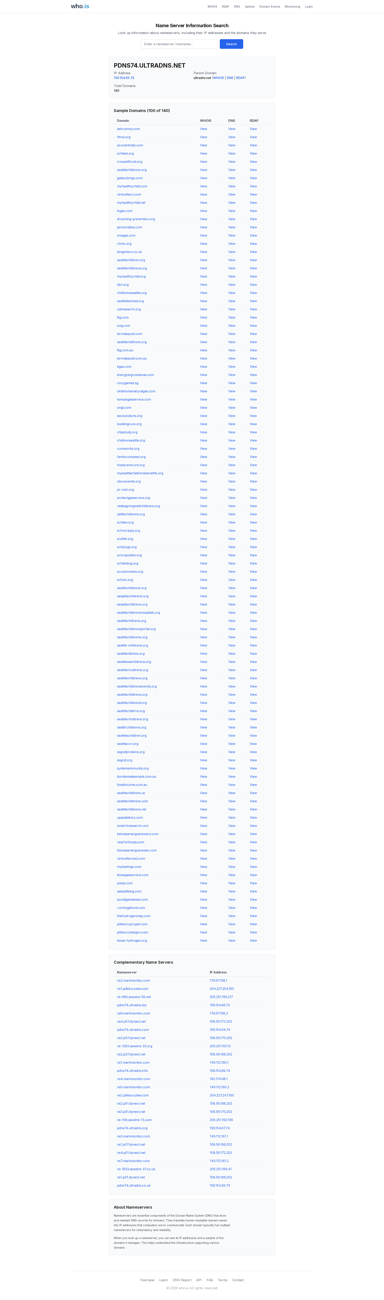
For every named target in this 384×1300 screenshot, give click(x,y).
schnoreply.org (128, 531)
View (203, 129)
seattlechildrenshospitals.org (138, 613)
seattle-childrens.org (132, 645)
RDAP (225, 6)
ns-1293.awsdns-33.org (134, 1046)
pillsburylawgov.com (132, 932)
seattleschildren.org (132, 735)
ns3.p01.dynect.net (131, 1112)
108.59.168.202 (221, 1054)
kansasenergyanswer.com (137, 850)
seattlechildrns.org (131, 711)
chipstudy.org (127, 432)
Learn (163, 1280)
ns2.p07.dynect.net (131, 1054)
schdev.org (125, 522)
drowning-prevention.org (136, 219)
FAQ (210, 1280)
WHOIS (212, 6)
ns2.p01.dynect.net (131, 1103)
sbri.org (123, 285)
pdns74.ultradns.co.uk (134, 1185)
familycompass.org (131, 457)
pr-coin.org (125, 490)
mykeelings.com (129, 867)
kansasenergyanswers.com (137, 834)
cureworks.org (128, 449)
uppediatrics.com (130, 817)
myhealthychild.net (131, 203)
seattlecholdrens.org (132, 719)
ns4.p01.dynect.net (131, 1153)
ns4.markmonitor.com (133, 1079)
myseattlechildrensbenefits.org (140, 473)
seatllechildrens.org (131, 588)
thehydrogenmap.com (133, 916)
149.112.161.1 (219, 1136)
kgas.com (124, 367)
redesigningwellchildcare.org (138, 506)
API (199, 1280)
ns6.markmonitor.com (133, 1013)
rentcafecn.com (129, 194)
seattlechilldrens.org (132, 694)
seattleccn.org (127, 744)
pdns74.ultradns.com (133, 1030)
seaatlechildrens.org (132, 604)
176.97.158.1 (218, 980)
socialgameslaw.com (132, 899)
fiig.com (123, 317)
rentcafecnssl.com (131, 858)
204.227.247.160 (222, 1095)
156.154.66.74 (220, 1005)
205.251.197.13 (220, 1046)
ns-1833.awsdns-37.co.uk (136, 1169)
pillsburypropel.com (132, 924)
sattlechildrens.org (131, 514)
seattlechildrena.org (132, 268)
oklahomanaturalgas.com (136, 391)
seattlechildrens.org (132, 170)
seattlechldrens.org (131, 621)
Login (309, 6)
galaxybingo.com (130, 178)
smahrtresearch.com (133, 826)
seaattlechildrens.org (132, 596)
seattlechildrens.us (131, 793)
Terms (222, 1280)
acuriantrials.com (130, 145)
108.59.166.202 (221, 1144)
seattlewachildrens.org (134, 662)
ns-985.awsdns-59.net (134, 997)
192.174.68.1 (219, 1079)
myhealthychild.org (131, 276)
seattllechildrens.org (132, 678)
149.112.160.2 (219, 1087)
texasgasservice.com (132, 875)
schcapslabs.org (129, 555)
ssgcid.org (124, 760)
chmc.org (124, 244)
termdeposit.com (129, 334)
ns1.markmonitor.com (133, 1062)
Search (231, 44)
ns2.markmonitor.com (133, 980)
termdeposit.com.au (132, 358)
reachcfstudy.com (130, 842)
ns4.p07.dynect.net (131, 1021)
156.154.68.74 (220, 1071)
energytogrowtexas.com (135, 375)
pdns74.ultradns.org (132, 1128)
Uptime (250, 6)
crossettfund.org (129, 162)
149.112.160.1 (219, 1062)
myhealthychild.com (132, 186)
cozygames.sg (127, 383)
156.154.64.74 (220, 1030)
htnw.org (123, 137)
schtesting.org (127, 563)
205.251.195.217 (221, 997)
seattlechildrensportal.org (136, 629)
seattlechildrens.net (131, 809)
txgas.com (124, 211)
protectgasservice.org (133, 498)
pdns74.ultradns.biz (132, 1005)
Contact (238, 1280)
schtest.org (125, 153)
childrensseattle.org (132, 293)
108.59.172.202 (221, 1021)
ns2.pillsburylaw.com (133, 1095)
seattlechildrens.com (132, 801)
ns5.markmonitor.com (133, 1087)
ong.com (123, 326)
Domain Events (269, 6)
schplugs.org (127, 547)
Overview (147, 1280)
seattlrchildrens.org (131, 727)
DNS (237, 6)
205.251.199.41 (221, 1169)
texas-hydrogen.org (132, 940)
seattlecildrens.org (131, 653)
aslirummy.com (128, 129)
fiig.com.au (125, 350)
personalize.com (129, 227)
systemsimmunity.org (133, 768)
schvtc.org (125, 580)
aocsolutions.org (129, 416)
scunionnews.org (130, 572)
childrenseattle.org (131, 440)
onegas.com (126, 235)
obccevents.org (129, 481)
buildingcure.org (129, 424)
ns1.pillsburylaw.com (132, 989)
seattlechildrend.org (132, 703)
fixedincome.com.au (132, 785)
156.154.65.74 (124, 78)
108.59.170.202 (221, 1038)
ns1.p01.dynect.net (131, 1177)
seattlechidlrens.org (132, 342)
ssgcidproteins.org (131, 752)
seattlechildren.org (131, 260)
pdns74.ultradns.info (132, 1071)
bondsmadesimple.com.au (136, 776)
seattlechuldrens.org (132, 670)
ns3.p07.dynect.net (131, 1038)
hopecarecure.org (131, 465)
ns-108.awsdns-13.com (134, 1120)
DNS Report (182, 1280)
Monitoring (292, 6)
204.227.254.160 (222, 989)
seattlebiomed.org (130, 301)
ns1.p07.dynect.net (131, 1144)
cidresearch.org (129, 309)
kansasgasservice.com (134, 399)
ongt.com (124, 408)
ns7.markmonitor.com (133, 1161)
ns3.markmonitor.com (133, 1136)
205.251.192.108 (221, 1120)
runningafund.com (131, 908)
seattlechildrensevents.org (137, 686)
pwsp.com (125, 883)
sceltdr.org (125, 539)
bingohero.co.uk (129, 252)
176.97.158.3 (219, 1013)
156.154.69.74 (220, 1185)
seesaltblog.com (129, 891)
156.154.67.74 (220, 1128)
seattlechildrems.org (132, 637)
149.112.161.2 (219, 1161)
